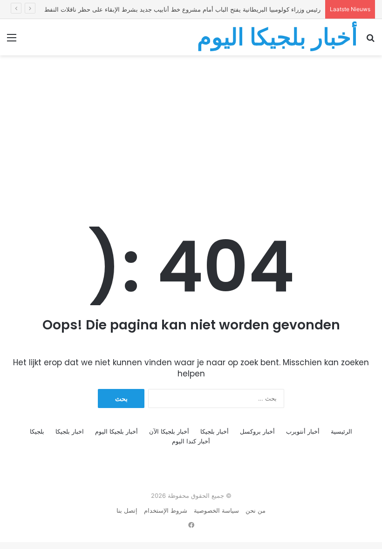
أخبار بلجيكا (214, 431)
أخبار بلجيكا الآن (169, 431)
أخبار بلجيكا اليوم (116, 431)
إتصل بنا (126, 510)
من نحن (256, 510)
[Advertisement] (191, 130)
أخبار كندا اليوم (191, 441)
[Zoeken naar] (370, 40)
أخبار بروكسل (257, 431)
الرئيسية (341, 431)
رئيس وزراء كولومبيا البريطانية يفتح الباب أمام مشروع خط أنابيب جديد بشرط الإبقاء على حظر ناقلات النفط (182, 9)
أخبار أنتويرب (303, 431)
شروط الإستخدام (165, 510)
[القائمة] (11, 40)
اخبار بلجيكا (69, 431)
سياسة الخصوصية (216, 510)
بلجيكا (37, 431)
